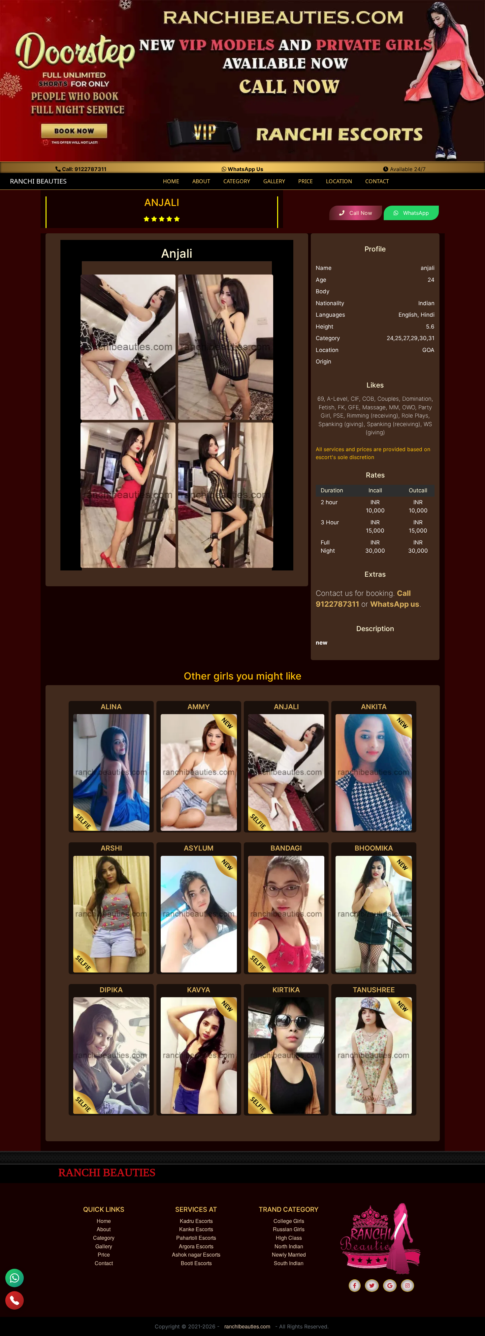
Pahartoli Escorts (196, 1237)
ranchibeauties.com (247, 1326)
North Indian (289, 1246)
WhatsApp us (394, 603)
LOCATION (339, 181)
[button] (355, 1285)
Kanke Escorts (196, 1229)
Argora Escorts (196, 1246)
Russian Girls (289, 1229)
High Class (289, 1237)
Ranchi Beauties (37, 181)
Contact (104, 1263)
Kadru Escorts (196, 1221)
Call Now (358, 213)
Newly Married (289, 1254)
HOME (173, 181)
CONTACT (377, 181)
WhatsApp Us (244, 169)
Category (103, 1237)
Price (104, 1254)
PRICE (305, 181)
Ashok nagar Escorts (196, 1254)
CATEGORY (236, 181)
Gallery (103, 1246)
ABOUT (201, 181)
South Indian (289, 1263)
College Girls (289, 1221)
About (104, 1229)
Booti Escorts (196, 1263)
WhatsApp (413, 213)
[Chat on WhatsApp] (14, 1278)
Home (104, 1221)
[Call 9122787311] (14, 1300)
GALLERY (274, 181)
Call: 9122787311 (84, 169)
